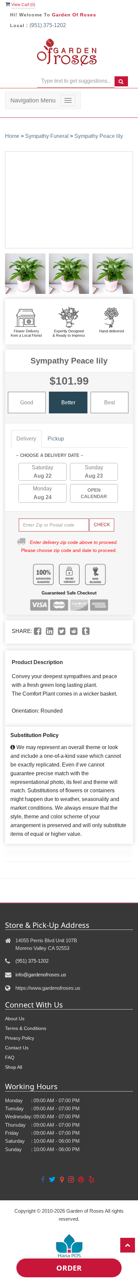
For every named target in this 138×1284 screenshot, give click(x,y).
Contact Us (16, 1047)
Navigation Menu (33, 100)
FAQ (9, 1057)
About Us (14, 1018)
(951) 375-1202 (47, 25)
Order (69, 1268)
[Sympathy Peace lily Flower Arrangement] (25, 273)
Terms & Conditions (25, 1028)
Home (12, 136)
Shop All (13, 1067)
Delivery (26, 439)
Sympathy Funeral (47, 136)
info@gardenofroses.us (40, 974)
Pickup (56, 439)
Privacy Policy (19, 1038)
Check (102, 524)
